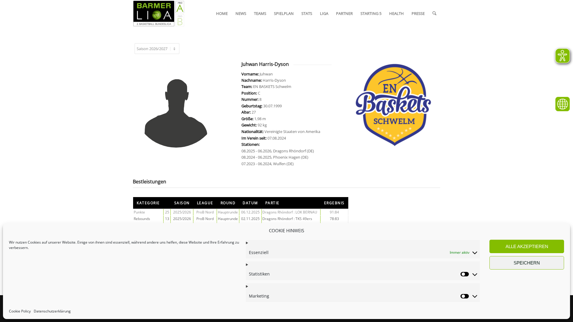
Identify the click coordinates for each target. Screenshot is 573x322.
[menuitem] (222, 13)
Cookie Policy (20, 311)
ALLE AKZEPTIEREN (527, 246)
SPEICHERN (527, 262)
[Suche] (434, 13)
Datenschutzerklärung (52, 311)
